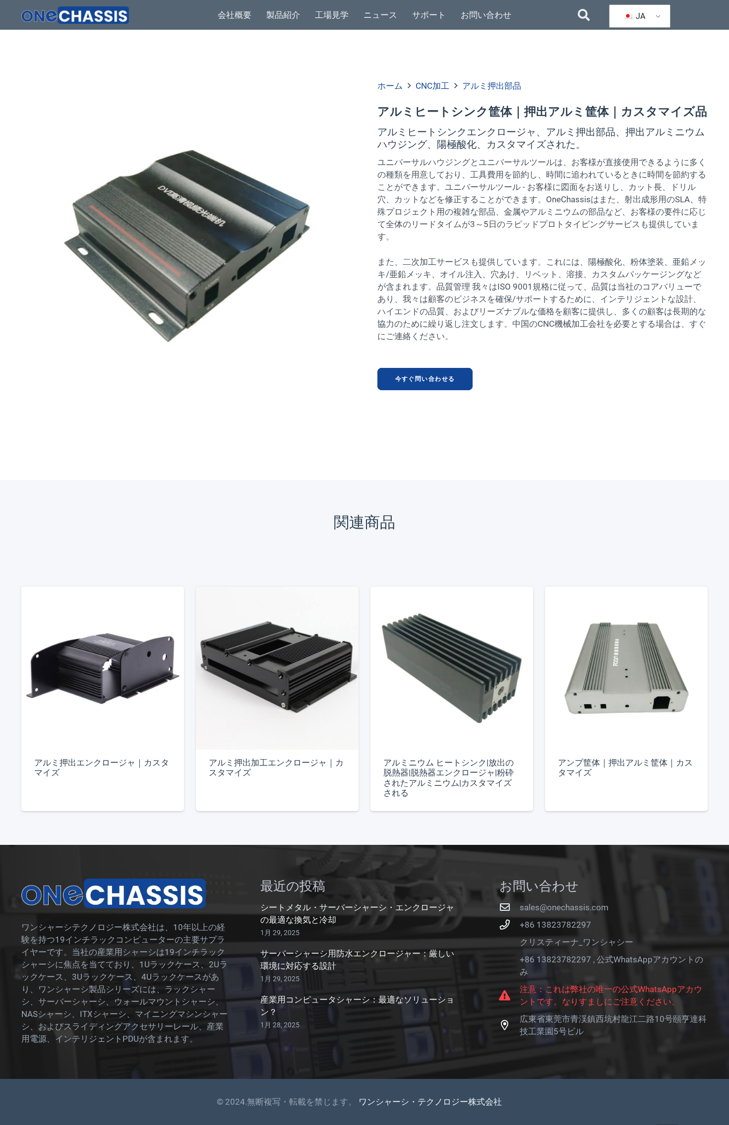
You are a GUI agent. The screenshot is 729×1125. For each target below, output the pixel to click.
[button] (584, 15)
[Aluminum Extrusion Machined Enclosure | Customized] (277, 699)
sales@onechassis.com (564, 907)
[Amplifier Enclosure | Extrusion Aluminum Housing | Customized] (626, 699)
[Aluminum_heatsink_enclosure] (186, 245)
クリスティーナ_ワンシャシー (576, 942)
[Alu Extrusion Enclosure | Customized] (102, 699)
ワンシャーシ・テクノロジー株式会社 (430, 1102)
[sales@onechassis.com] (509, 907)
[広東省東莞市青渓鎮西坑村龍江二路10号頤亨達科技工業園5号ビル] (509, 1025)
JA (639, 16)
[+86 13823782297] (509, 925)
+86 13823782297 (555, 925)
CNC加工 (432, 86)
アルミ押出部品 (491, 86)
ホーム (390, 86)
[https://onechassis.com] (75, 15)
